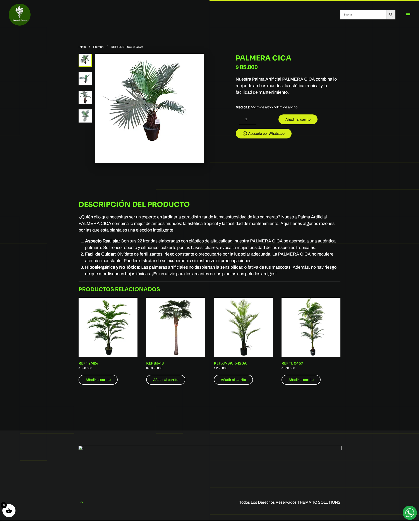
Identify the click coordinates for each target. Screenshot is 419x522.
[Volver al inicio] (20, 15)
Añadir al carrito (298, 119)
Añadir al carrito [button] (98, 380)
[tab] (85, 60)
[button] (408, 15)
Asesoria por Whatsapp (266, 133)
